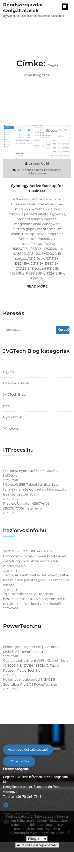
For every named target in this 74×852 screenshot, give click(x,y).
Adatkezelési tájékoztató (28, 749)
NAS (6, 406)
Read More (37, 286)
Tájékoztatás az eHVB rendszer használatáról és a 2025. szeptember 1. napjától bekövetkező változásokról (34, 599)
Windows (11, 428)
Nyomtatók (12, 417)
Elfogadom (37, 839)
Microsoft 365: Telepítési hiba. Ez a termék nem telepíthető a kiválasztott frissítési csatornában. (34, 489)
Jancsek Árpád (39, 163)
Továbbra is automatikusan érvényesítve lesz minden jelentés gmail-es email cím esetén (36, 580)
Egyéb (8, 372)
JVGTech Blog (14, 394)
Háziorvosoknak (16, 383)
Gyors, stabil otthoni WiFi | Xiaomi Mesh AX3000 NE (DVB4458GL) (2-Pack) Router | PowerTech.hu (35, 665)
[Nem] (69, 832)
